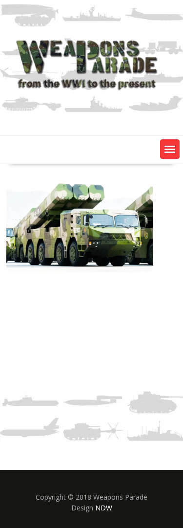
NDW (103, 507)
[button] (170, 149)
